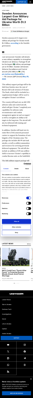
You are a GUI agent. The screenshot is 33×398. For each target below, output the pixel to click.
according (14, 43)
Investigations (6, 314)
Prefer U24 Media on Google (21, 31)
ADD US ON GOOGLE (16, 393)
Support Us (22, 2)
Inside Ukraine (6, 333)
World (4, 268)
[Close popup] (31, 379)
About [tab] (27, 168)
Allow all (16, 221)
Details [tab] (16, 168)
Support (16, 338)
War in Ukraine (6, 304)
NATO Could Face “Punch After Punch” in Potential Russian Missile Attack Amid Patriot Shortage (14, 273)
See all (29, 243)
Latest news (9, 5)
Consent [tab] (5, 168)
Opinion (4, 329)
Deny (16, 232)
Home (3, 5)
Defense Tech (6, 309)
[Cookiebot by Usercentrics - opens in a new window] (23, 164)
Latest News (6, 299)
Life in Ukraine (6, 324)
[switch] (28, 203)
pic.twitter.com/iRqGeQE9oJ (13, 74)
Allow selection (16, 227)
